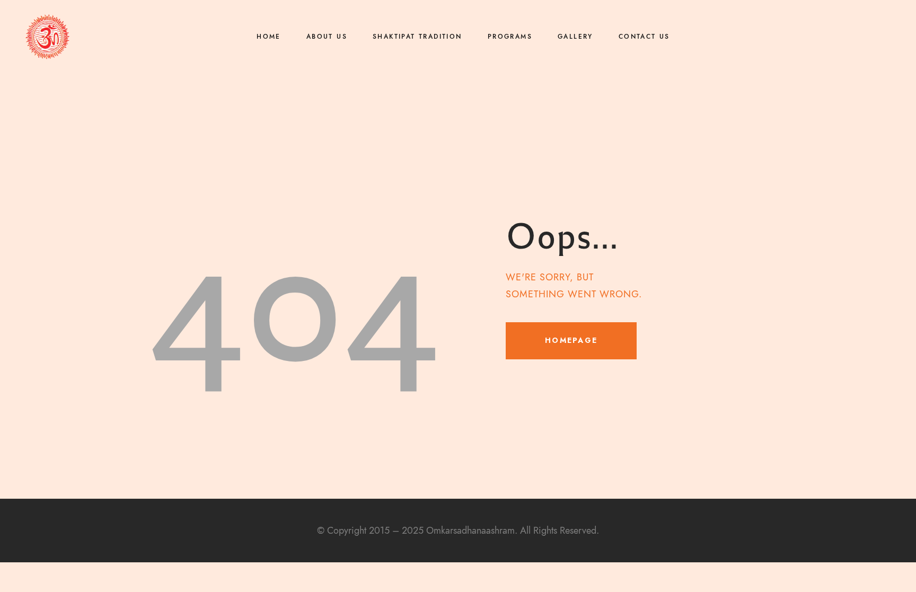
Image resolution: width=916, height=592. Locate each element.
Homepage (571, 340)
